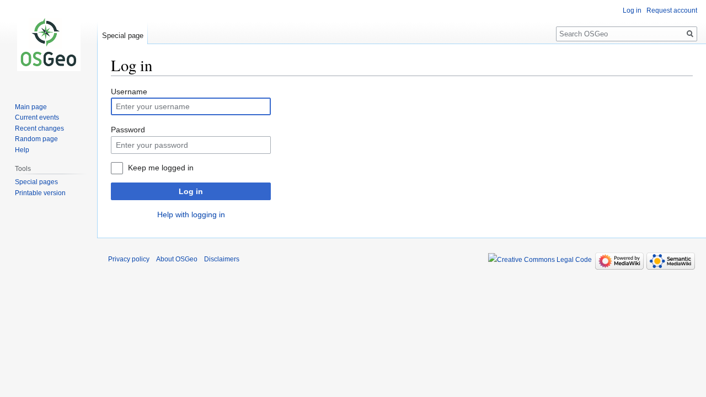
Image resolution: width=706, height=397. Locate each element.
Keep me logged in (161, 167)
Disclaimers (221, 259)
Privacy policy (128, 259)
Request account (671, 10)
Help (22, 150)
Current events (37, 117)
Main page (31, 107)
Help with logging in (191, 214)
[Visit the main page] (48, 44)
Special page (122, 35)
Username (129, 91)
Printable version (40, 193)
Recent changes (39, 128)
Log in (191, 191)
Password (128, 129)
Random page (36, 139)
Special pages (36, 182)
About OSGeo (176, 259)
